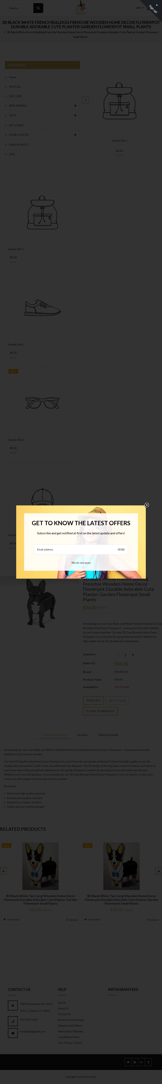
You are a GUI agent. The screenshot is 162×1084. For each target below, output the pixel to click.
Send (121, 549)
